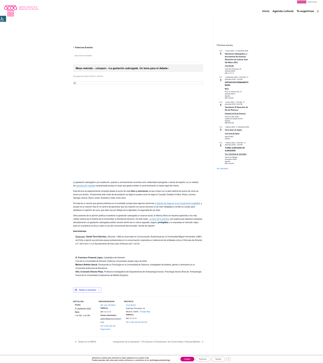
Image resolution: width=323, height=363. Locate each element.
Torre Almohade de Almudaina (236, 154)
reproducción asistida (85, 185)
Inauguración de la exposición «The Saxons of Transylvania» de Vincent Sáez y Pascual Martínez (157, 341)
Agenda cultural (283, 11)
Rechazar (203, 359)
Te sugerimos (305, 11)
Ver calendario (222, 168)
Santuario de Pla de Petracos (235, 113)
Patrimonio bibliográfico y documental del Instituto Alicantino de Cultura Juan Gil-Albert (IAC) (236, 58)
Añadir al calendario (87, 290)
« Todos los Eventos (83, 47)
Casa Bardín (131, 305)
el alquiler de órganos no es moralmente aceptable (177, 203)
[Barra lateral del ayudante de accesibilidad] (3, 19)
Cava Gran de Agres (233, 130)
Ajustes (218, 359)
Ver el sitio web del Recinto (136, 322)
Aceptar (187, 359)
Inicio (265, 11)
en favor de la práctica (159, 218)
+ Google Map (144, 311)
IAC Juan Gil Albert (108, 305)
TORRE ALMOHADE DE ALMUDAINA (235, 149)
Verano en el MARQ (87, 341)
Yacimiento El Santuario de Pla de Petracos (236, 108)
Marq (226, 88)
